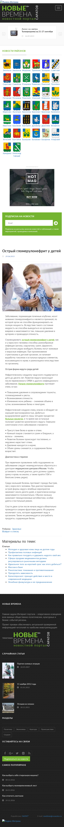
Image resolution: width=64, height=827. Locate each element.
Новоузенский (46, 98)
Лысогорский (17, 111)
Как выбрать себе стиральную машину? (20, 775)
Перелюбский (26, 98)
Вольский (7, 139)
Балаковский (36, 139)
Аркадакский (7, 153)
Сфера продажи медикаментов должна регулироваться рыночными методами (27, 560)
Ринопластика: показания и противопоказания (31, 570)
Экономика (20, 729)
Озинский (36, 98)
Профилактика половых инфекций (25, 552)
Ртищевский (26, 84)
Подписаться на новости (16, 758)
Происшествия (47, 729)
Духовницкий (36, 125)
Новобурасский (55, 98)
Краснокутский (36, 111)
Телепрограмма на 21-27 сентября (37, 32)
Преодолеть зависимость (20, 572)
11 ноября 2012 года (26, 684)
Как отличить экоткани (12, 796)
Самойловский (17, 84)
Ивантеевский (7, 125)
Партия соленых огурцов (28, 664)
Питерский (7, 98)
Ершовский (17, 125)
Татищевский (46, 70)
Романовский (36, 84)
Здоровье (16, 528)
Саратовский (7, 84)
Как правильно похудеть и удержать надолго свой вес (34, 555)
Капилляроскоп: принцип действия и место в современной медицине (30, 577)
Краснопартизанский (26, 111)
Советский (55, 70)
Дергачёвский (46, 125)
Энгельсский (7, 70)
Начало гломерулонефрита (31, 384)
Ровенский (46, 84)
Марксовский (7, 111)
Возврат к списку (10, 532)
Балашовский (26, 139)
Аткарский (55, 139)
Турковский (36, 70)
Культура (33, 729)
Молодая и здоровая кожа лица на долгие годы (31, 549)
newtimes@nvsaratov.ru (52, 816)
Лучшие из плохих (25, 704)
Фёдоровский (26, 70)
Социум (7, 735)
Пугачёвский (55, 84)
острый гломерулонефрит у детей (38, 340)
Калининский (55, 111)
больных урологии (14, 419)
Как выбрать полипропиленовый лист (19, 786)
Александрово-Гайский (17, 154)
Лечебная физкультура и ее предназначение (30, 581)
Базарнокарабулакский (46, 139)
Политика (8, 729)
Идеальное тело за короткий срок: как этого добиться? (34, 564)
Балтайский (17, 139)
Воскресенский (55, 125)
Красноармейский (46, 111)
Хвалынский (17, 70)
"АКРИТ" (25, 816)
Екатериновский (26, 125)
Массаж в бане (15, 567)
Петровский (17, 98)
